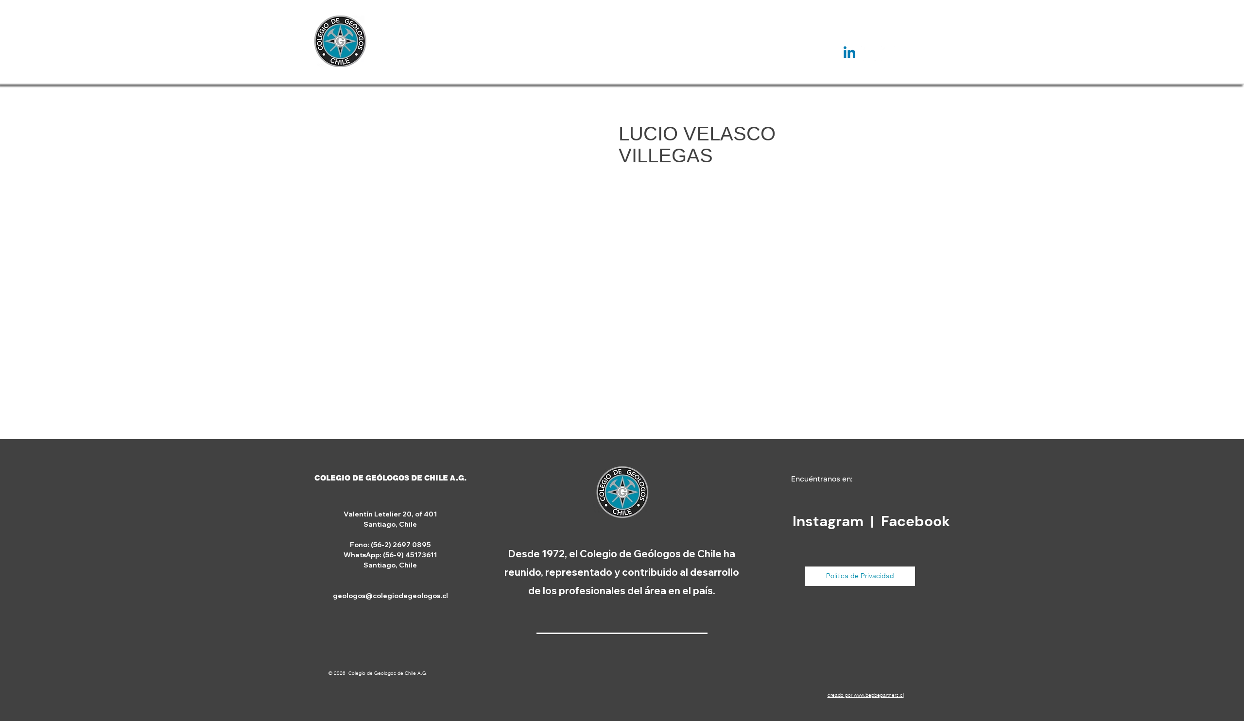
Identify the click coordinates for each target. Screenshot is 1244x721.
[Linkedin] (849, 53)
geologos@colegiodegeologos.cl (390, 595)
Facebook (915, 521)
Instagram (830, 521)
